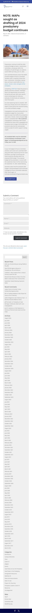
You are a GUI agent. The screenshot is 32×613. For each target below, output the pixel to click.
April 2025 (7, 351)
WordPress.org (8, 604)
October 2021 (8, 452)
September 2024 (9, 368)
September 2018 (9, 533)
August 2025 (8, 344)
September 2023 (9, 397)
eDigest (7, 564)
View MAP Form (10, 179)
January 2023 (8, 416)
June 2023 (7, 404)
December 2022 (9, 418)
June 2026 (7, 323)
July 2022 (7, 430)
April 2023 (7, 409)
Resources (7, 588)
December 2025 (9, 335)
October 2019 (8, 510)
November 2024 (9, 363)
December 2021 (9, 447)
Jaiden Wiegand (9, 298)
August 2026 (8, 318)
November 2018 (9, 529)
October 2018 (8, 531)
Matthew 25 (8, 576)
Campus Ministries (10, 557)
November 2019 (9, 507)
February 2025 (8, 356)
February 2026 (8, 330)
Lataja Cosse (8, 289)
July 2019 (7, 517)
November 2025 (9, 337)
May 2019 (7, 521)
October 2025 (8, 339)
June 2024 (7, 375)
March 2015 (8, 548)
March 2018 (8, 538)
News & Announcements (17, 33)
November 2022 (9, 421)
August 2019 (8, 514)
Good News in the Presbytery (12, 571)
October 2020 (8, 481)
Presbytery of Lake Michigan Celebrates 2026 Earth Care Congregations (14, 303)
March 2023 (8, 411)
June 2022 (7, 433)
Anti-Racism (8, 554)
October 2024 (8, 366)
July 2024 (7, 373)
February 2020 (8, 500)
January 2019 (8, 524)
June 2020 (7, 490)
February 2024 (8, 385)
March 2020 (8, 498)
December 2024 (9, 361)
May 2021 (7, 464)
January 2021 (8, 474)
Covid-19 (7, 561)
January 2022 (8, 445)
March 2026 (8, 327)
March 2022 (8, 440)
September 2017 (9, 541)
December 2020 (9, 476)
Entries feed (8, 599)
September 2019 (9, 512)
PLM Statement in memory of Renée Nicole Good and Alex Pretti (15, 310)
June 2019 (7, 519)
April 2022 (7, 438)
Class (6, 559)
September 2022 (9, 426)
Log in (6, 596)
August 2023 (8, 399)
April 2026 (7, 325)
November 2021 (9, 450)
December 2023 (9, 390)
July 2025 (7, 347)
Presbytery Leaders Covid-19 (12, 585)
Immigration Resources (11, 573)
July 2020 (7, 488)
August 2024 (8, 371)
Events (6, 566)
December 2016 (9, 545)
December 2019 (9, 505)
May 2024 (7, 378)
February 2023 (8, 414)
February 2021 (8, 471)
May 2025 (7, 349)
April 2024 (7, 380)
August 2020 (8, 486)
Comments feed (9, 601)
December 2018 (9, 526)
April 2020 (7, 495)
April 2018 (7, 536)
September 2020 (9, 483)
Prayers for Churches (10, 583)
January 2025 (8, 359)
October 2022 (8, 423)
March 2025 (8, 354)
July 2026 (7, 320)
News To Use (8, 581)
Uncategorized (8, 590)
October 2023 (8, 394)
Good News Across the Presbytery (13, 569)
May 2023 (7, 406)
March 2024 (8, 383)
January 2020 (8, 502)
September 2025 (9, 342)
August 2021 (8, 457)
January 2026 (8, 332)
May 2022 (7, 435)
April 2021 (7, 466)
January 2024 (8, 387)
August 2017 (8, 543)
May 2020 (7, 493)
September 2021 (9, 454)
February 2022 (8, 442)
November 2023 (9, 392)
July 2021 (7, 459)
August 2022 (8, 428)
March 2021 (8, 469)
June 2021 (7, 462)
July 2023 (7, 402)
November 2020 (9, 478)
